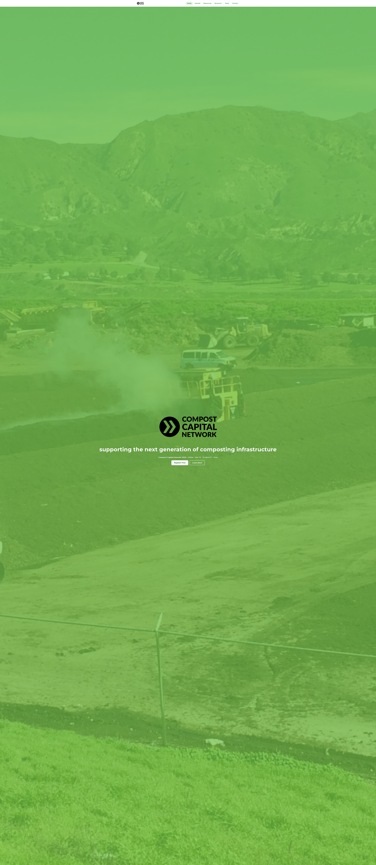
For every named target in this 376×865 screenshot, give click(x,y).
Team (227, 3)
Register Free (180, 463)
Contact (235, 3)
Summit (197, 3)
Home (189, 3)
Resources (207, 3)
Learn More (197, 463)
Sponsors (218, 3)
